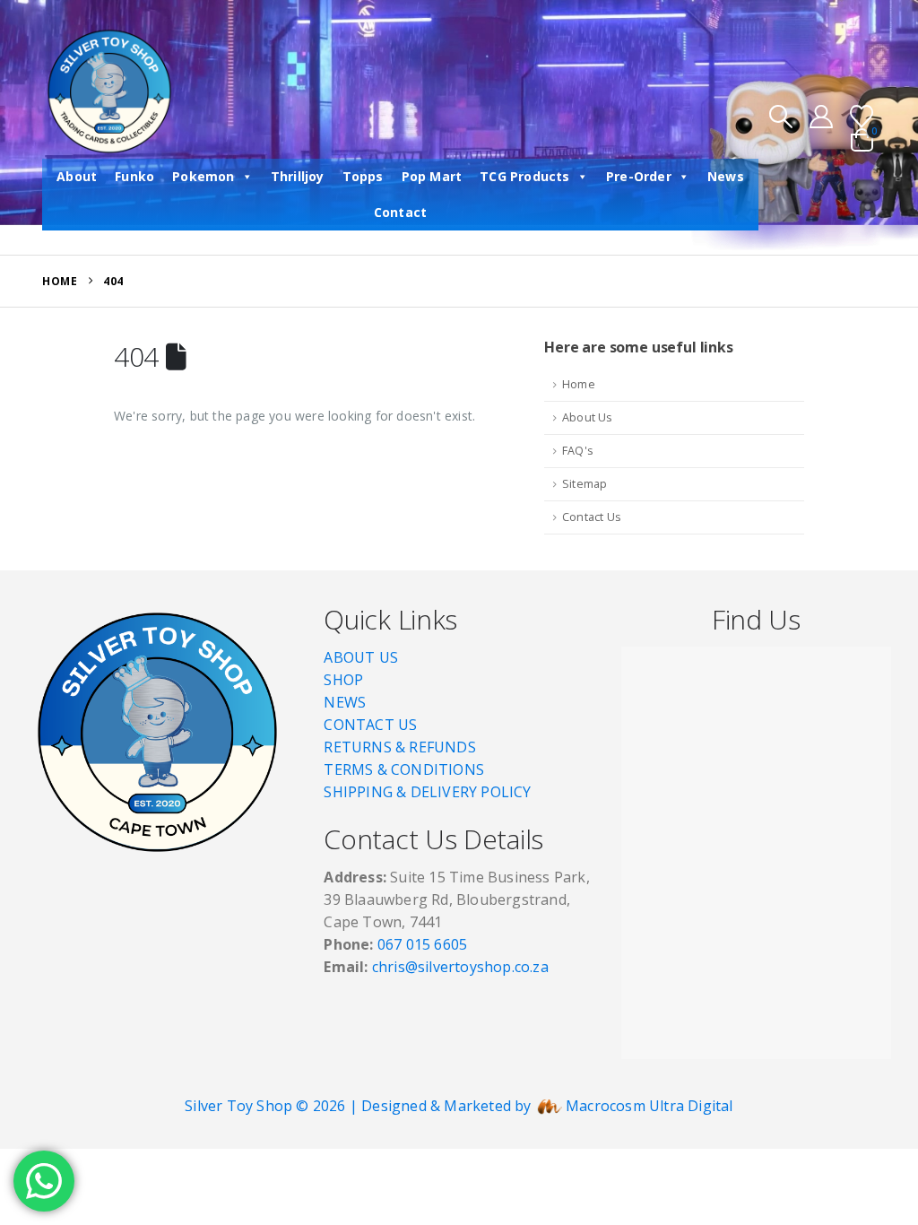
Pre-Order (638, 176)
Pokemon (203, 176)
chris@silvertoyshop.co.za (462, 967)
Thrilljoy (298, 176)
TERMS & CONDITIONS (404, 769)
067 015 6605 (422, 944)
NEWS (345, 702)
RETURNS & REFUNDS (399, 747)
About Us (587, 417)
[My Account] (822, 116)
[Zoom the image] (157, 612)
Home (578, 384)
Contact (400, 212)
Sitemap (584, 483)
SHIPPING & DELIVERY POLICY (427, 792)
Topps (363, 176)
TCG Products (524, 176)
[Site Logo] (109, 91)
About (76, 176)
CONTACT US (370, 724)
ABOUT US (361, 657)
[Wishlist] (862, 116)
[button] (780, 116)
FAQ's (577, 450)
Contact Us (591, 517)
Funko (134, 176)
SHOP (343, 680)
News (725, 176)
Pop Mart (432, 176)
